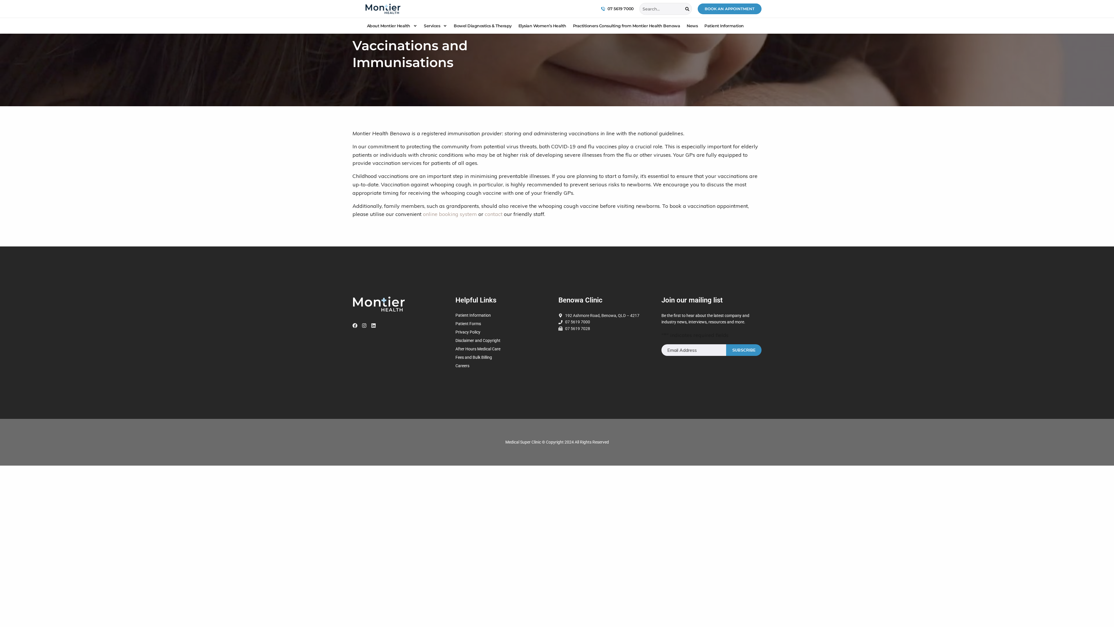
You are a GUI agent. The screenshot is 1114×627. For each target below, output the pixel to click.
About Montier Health (388, 25)
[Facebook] (354, 325)
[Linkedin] (373, 325)
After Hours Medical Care (477, 349)
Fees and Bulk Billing (473, 357)
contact (493, 214)
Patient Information (724, 25)
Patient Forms (468, 323)
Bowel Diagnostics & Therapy (483, 25)
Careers (462, 365)
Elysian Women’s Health (542, 25)
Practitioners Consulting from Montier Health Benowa (626, 25)
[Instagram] (364, 325)
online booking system (450, 214)
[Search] (687, 9)
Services (432, 25)
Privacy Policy (467, 332)
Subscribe (743, 350)
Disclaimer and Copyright (477, 340)
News (692, 25)
